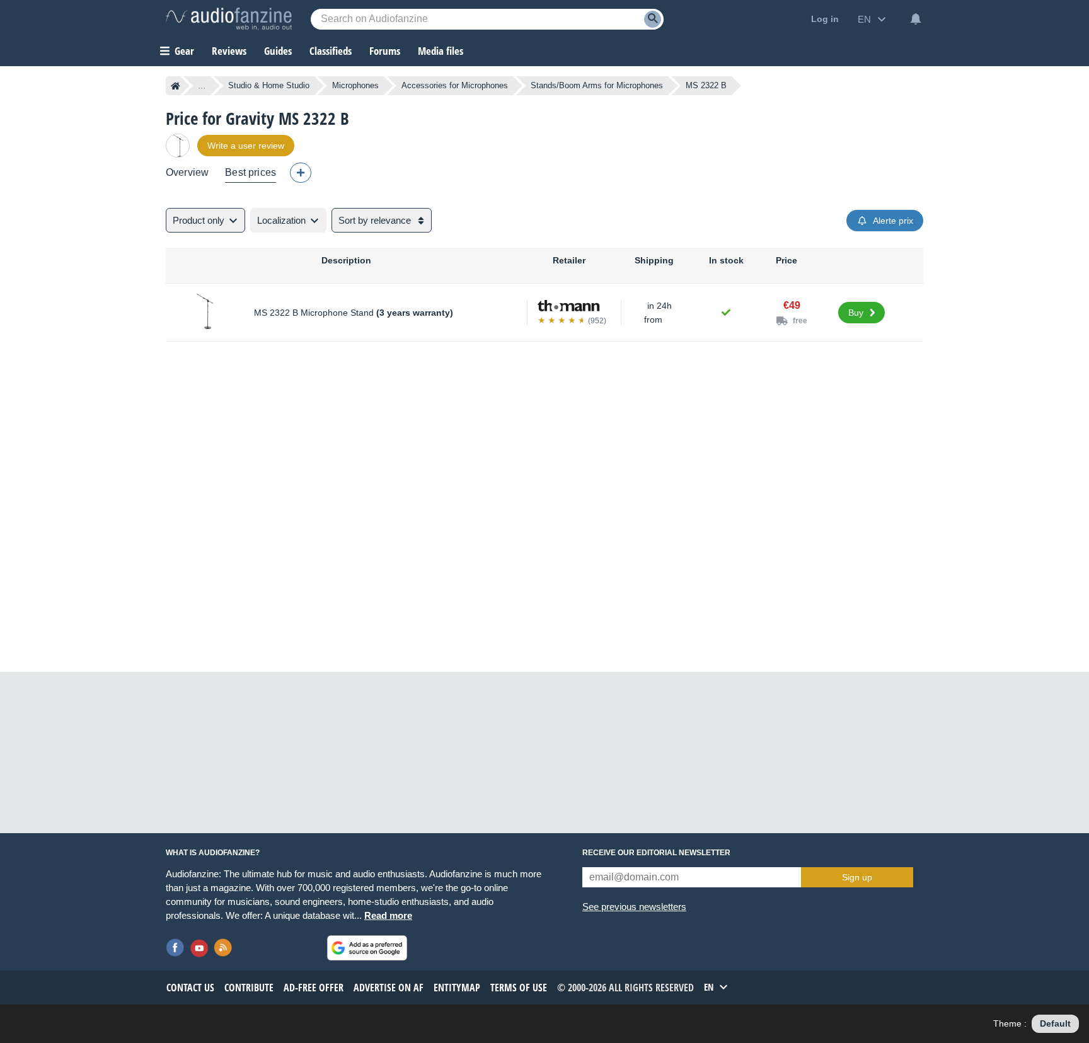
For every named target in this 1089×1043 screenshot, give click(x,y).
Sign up (857, 877)
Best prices (250, 172)
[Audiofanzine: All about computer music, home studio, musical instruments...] (229, 19)
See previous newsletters (634, 906)
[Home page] (175, 85)
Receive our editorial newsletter (656, 852)
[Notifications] (915, 18)
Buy (855, 313)
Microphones (355, 85)
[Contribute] (300, 173)
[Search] (652, 19)
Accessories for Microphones (454, 85)
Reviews (229, 50)
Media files (440, 50)
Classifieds (330, 50)
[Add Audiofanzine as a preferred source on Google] (367, 947)
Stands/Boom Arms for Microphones (597, 85)
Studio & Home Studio (268, 85)
